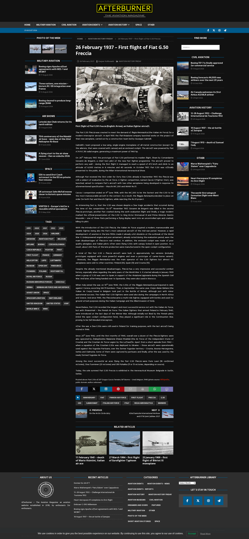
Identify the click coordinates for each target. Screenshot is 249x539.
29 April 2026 (198, 98)
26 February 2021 (87, 61)
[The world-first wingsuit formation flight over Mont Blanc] (183, 196)
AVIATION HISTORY (117, 24)
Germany (57, 255)
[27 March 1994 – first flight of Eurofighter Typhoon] (124, 443)
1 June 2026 (45, 159)
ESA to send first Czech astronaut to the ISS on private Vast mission (55, 177)
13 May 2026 (45, 212)
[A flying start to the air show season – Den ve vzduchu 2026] (31, 156)
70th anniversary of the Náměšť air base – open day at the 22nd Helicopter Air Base (55, 139)
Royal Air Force (34, 276)
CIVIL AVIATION (69, 24)
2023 (61, 228)
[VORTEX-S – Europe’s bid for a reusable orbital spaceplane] (31, 209)
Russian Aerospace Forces (39, 282)
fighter (49, 249)
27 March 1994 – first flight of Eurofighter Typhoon (124, 459)
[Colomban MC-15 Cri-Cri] (35, 49)
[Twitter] (213, 30)
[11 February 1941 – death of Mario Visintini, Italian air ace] (91, 443)
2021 (45, 228)
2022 (53, 228)
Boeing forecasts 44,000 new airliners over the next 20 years (207, 79)
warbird (162, 403)
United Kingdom (34, 303)
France (46, 255)
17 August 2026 (46, 75)
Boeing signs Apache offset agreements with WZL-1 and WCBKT (53, 69)
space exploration (36, 298)
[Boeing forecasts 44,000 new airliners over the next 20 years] (183, 80)
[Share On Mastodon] (167, 389)
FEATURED (156, 505)
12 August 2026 (46, 92)
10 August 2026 (47, 106)
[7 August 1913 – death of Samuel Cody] (183, 145)
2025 (37, 233)
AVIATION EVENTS (91, 24)
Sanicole (60, 282)
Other (200, 158)
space (46, 292)
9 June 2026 (45, 197)
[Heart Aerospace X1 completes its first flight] (183, 181)
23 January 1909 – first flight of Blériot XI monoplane (155, 460)
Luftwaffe (55, 260)
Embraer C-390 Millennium (85, 504)
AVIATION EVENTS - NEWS (158, 483)
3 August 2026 (46, 127)
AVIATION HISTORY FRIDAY (130, 61)
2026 (45, 233)
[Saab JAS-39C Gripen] (48, 49)
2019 (29, 228)
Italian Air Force (111, 403)
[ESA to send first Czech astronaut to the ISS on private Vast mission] (31, 177)
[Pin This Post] (118, 389)
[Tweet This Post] (94, 389)
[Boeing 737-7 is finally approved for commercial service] (183, 66)
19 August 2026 (198, 184)
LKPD (44, 260)
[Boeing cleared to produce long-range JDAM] (31, 103)
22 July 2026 (197, 83)
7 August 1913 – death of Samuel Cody (207, 144)
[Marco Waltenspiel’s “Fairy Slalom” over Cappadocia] (183, 166)
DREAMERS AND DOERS (138, 505)
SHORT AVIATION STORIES (139, 521)
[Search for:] (200, 47)
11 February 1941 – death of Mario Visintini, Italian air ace (90, 460)
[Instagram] (219, 30)
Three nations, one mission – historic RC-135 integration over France (55, 86)
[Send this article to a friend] (130, 389)
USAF (66, 303)
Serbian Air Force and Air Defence (53, 287)
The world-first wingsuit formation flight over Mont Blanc (205, 195)
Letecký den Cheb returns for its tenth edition (55, 123)
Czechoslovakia (56, 244)
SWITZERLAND (55, 298)
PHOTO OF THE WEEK (137, 515)
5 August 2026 (198, 68)
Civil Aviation (200, 57)
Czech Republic (34, 249)
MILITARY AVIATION (46, 24)
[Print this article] (142, 389)
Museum (30, 265)
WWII (45, 308)
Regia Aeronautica (143, 403)
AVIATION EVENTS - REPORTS (140, 489)
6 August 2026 (198, 148)
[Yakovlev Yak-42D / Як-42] (61, 49)
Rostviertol (57, 271)
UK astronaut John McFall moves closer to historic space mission (55, 193)
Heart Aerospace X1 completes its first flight (206, 180)
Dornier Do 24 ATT (82, 483)
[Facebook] (208, 30)
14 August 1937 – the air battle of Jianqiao (206, 129)
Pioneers (31, 271)
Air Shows (48, 116)
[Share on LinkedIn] (106, 389)
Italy (126, 403)
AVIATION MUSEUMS (136, 499)
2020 (37, 228)
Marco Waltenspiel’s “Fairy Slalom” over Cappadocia (204, 165)
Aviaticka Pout (46, 239)
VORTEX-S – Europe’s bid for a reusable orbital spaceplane (54, 208)
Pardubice (56, 265)
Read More (205, 534)
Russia (49, 276)
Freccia (152, 397)
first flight (137, 397)
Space (48, 169)
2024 (29, 233)
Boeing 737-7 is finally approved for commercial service (207, 64)
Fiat (102, 397)
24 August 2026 (199, 169)
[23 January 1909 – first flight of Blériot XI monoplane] (158, 443)
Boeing (41, 244)
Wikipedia (164, 379)
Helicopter (32, 260)
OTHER (151, 24)
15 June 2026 (46, 183)
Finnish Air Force (118, 397)
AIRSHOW (31, 239)
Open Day (42, 265)
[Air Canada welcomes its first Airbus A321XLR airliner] (183, 95)
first (59, 249)
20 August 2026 (199, 119)
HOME (27, 24)
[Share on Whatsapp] (155, 389)
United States (53, 303)
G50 (79, 403)
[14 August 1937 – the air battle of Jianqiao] (183, 131)
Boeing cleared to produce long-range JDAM (55, 102)
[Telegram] (225, 30)
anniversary (89, 397)
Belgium (62, 239)
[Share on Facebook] (82, 389)
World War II (33, 308)
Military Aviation (48, 60)
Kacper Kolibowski (106, 61)
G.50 (163, 397)
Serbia (30, 287)
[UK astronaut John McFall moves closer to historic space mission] (31, 194)
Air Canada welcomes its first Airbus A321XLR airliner (206, 93)
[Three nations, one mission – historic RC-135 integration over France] (31, 86)
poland (43, 271)
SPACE (138, 24)
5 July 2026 (197, 201)
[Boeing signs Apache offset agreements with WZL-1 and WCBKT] (31, 69)
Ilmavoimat (92, 403)
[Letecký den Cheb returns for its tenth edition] (31, 125)
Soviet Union (33, 292)
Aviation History (200, 107)
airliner (55, 233)
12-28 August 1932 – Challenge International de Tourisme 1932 (207, 115)
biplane (30, 244)
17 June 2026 (46, 145)
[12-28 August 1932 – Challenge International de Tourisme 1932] (183, 116)
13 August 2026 (198, 133)
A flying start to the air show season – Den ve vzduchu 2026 (54, 155)
